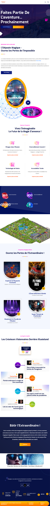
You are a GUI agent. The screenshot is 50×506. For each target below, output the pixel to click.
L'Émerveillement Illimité (37, 294)
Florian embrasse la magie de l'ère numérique (13, 381)
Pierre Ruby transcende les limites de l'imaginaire (36, 368)
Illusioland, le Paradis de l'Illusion (12, 320)
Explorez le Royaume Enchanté (12, 282)
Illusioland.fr (4, 504)
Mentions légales (43, 503)
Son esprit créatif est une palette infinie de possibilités (37, 394)
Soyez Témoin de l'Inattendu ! (37, 315)
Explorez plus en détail (12, 155)
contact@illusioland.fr (31, 493)
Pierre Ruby (38, 60)
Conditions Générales (31, 503)
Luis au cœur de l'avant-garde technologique (13, 407)
